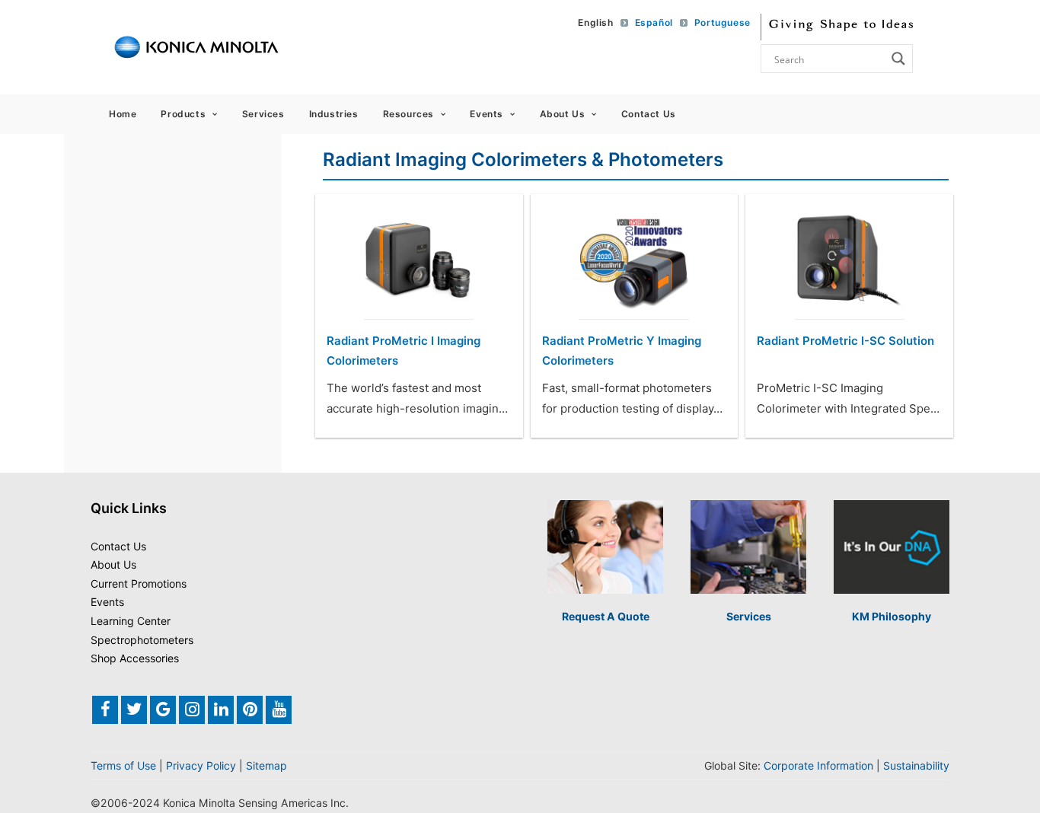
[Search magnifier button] (898, 58)
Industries (334, 114)
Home (122, 114)
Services (263, 114)
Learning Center (131, 620)
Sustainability (916, 765)
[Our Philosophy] (891, 547)
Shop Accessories (135, 658)
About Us (562, 114)
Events (486, 114)
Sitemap (266, 765)
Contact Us (648, 114)
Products (183, 114)
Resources (408, 114)
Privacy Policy (201, 765)
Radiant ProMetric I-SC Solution (845, 340)
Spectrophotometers (142, 639)
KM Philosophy (891, 616)
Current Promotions (139, 583)
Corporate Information (818, 765)
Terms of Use (123, 765)
